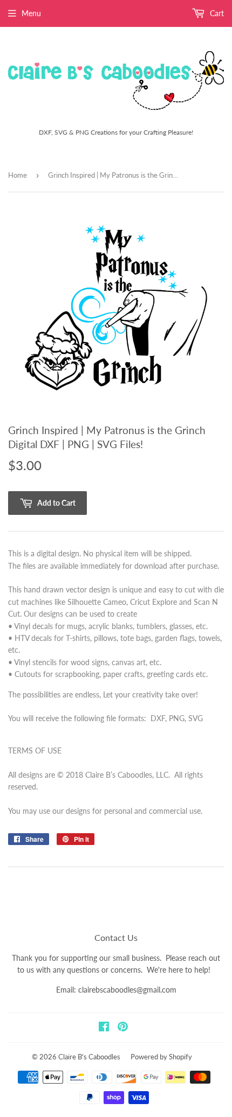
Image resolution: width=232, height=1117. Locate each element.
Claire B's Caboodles (89, 1056)
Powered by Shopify (161, 1056)
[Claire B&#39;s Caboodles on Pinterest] (122, 1027)
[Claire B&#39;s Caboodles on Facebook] (104, 1027)
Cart (216, 13)
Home (17, 175)
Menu (31, 13)
